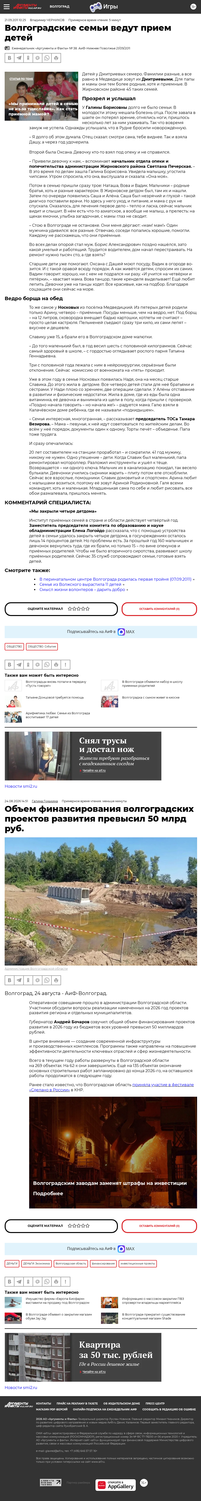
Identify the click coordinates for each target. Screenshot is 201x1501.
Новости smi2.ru (21, 786)
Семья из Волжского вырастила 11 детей (80, 584)
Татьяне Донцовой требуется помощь (55, 697)
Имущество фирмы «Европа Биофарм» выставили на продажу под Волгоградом (57, 1301)
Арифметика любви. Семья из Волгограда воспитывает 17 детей (58, 715)
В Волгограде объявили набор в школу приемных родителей (152, 683)
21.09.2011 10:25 (15, 20)
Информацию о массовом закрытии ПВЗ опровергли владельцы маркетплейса (153, 1301)
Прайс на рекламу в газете (77, 1403)
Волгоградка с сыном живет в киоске (150, 697)
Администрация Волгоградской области (36, 968)
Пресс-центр (155, 1403)
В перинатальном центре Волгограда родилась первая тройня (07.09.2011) (115, 579)
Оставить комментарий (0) (159, 609)
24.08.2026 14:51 (16, 801)
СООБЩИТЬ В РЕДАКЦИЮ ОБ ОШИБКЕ (169, 1409)
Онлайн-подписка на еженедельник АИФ (105, 1409)
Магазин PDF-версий (51, 1409)
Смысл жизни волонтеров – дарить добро (82, 589)
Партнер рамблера (78, 1482)
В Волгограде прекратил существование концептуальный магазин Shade (153, 1316)
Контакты (43, 1403)
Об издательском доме (121, 1403)
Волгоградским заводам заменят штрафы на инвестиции (110, 1183)
